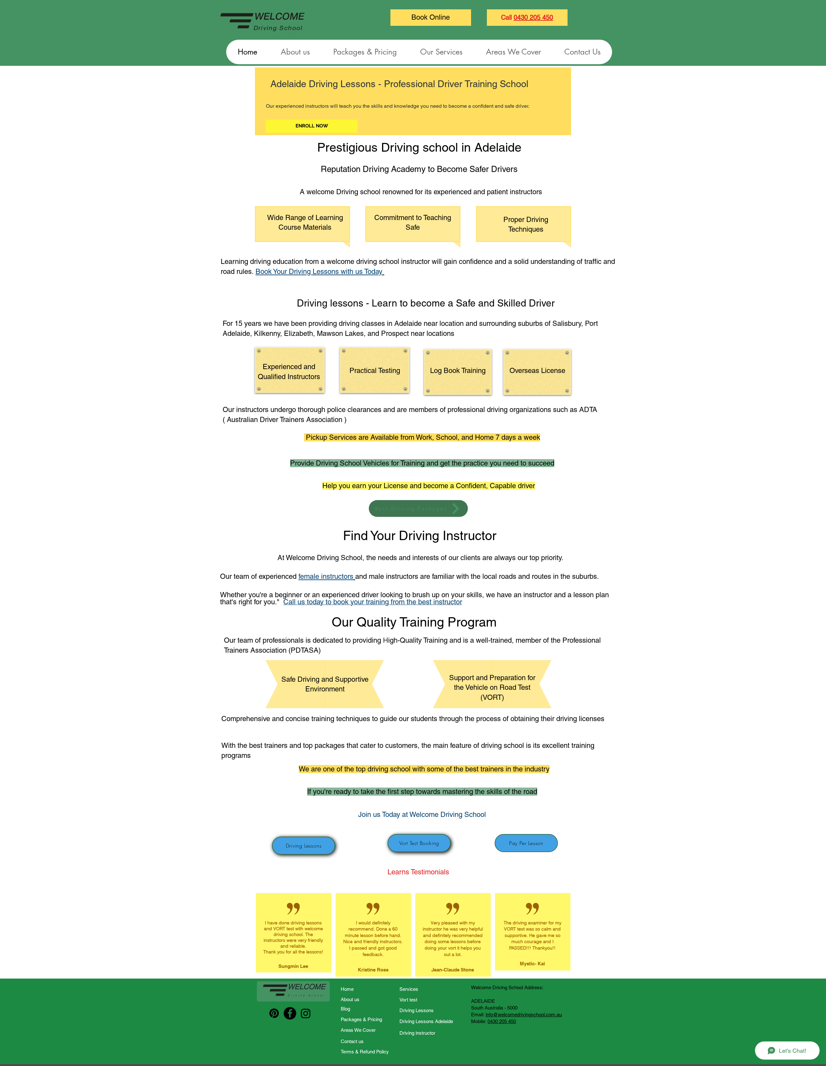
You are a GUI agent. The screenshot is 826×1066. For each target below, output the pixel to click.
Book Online (430, 17)
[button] (441, 52)
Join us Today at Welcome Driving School (422, 814)
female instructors (325, 576)
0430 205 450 (533, 17)
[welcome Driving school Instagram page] (305, 1013)
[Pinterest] (274, 1013)
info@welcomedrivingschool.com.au (524, 1014)
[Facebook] (290, 1013)
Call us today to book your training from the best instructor (372, 602)
